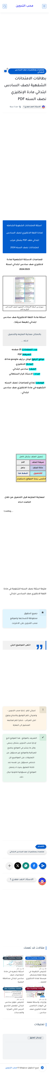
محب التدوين (24, 6)
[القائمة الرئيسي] (44, 6)
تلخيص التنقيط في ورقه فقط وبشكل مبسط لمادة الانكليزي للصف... (36, 977)
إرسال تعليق (35, 1038)
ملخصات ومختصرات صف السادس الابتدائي (29, 71)
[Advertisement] (24, 42)
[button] (34, 865)
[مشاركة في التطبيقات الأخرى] (9, 865)
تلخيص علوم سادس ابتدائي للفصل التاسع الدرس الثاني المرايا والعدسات (14, 1007)
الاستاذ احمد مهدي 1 (32, 107)
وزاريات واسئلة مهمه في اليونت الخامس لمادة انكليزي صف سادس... (36, 1007)
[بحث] (5, 6)
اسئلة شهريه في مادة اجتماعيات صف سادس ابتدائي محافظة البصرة (13, 977)
